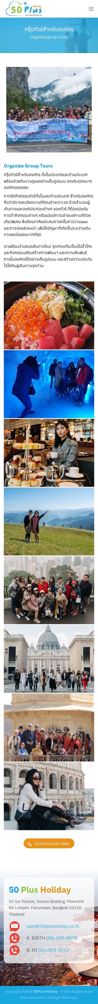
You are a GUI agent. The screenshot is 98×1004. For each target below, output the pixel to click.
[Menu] (91, 9)
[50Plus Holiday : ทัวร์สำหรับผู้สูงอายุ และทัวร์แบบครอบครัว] (29, 9)
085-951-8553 (53, 950)
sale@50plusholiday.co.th (53, 926)
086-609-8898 (61, 938)
